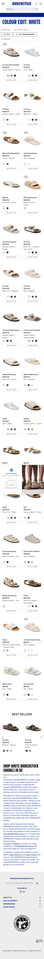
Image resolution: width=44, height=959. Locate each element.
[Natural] (4, 164)
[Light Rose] (28, 164)
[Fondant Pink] (32, 562)
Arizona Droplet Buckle (11, 330)
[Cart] (40, 3)
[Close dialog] (42, 465)
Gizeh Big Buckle (30, 153)
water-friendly (31, 855)
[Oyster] (8, 75)
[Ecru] (4, 562)
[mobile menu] (3, 4)
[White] (29, 75)
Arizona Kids (29, 684)
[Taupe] (11, 75)
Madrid (5, 197)
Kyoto (4, 640)
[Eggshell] (25, 164)
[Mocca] (4, 751)
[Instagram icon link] (21, 892)
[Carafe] (7, 164)
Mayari (5, 463)
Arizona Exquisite (9, 242)
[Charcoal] (28, 429)
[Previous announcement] (2, 15)
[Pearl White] (29, 606)
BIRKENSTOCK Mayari (25, 846)
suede (11, 855)
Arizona (27, 65)
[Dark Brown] (36, 120)
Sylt (25, 507)
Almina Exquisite (30, 197)
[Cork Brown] (32, 429)
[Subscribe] (37, 883)
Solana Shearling (9, 374)
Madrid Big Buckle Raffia (11, 153)
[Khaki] (36, 75)
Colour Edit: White (21, 30)
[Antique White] (29, 341)
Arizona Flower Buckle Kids (33, 640)
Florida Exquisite (9, 551)
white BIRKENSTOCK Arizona (14, 834)
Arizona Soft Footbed (10, 65)
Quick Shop (11, 80)
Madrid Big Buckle (31, 374)
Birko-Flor (18, 855)
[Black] (32, 75)
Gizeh (4, 419)
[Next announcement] (42, 15)
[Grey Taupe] (11, 751)
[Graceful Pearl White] (29, 252)
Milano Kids (6, 684)
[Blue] (15, 518)
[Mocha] (15, 75)
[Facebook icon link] (24, 892)
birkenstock (6, 30)
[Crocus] (32, 650)
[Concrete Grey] (7, 120)
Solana (26, 419)
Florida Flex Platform (32, 551)
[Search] (36, 9)
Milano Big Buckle (9, 596)
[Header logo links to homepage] (22, 3)
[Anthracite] (7, 385)
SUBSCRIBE (11, 484)
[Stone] (7, 751)
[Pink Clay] (32, 695)
